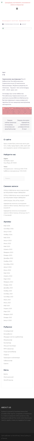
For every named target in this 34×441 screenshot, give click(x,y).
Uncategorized (8, 331)
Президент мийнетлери (12, 357)
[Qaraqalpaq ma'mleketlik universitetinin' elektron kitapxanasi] (17, 3)
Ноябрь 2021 (8, 291)
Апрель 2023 (8, 249)
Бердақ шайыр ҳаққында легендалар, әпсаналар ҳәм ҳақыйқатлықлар (10, 125)
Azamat (24, 24)
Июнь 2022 (7, 270)
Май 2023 (7, 246)
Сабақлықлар (8, 360)
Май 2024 (7, 237)
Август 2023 (8, 240)
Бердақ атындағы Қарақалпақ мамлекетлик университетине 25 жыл (23, 125)
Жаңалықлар (8, 340)
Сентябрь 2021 (8, 296)
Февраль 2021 (8, 314)
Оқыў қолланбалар (10, 351)
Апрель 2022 (8, 276)
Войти (6, 374)
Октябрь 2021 (8, 294)
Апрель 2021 (8, 308)
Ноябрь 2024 (8, 234)
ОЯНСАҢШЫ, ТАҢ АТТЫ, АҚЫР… (14, 200)
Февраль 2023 (8, 252)
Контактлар (7, 343)
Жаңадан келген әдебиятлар (16, 20)
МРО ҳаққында (9, 349)
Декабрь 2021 (8, 288)
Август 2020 (8, 320)
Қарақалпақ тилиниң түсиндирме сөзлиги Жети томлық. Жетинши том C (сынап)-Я (16, 206)
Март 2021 (7, 311)
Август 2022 (8, 267)
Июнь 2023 (7, 243)
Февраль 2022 (8, 282)
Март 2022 (7, 279)
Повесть (6, 354)
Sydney (26, 435)
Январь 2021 (8, 317)
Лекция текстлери (10, 346)
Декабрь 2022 (8, 258)
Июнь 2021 (7, 302)
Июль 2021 (7, 299)
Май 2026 (7, 226)
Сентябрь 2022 (9, 264)
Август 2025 (7, 231)
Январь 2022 (8, 285)
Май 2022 (7, 273)
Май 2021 (7, 305)
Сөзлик (6, 363)
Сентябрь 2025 (8, 228)
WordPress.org (8, 380)
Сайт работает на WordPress (10, 435)
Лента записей (9, 377)
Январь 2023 (8, 255)
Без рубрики (8, 334)
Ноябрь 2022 (8, 261)
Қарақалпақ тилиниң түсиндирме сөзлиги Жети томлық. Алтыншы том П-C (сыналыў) (17, 213)
